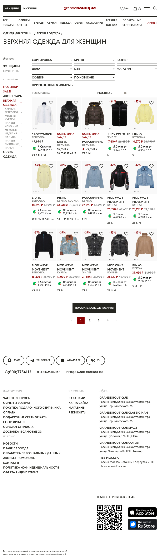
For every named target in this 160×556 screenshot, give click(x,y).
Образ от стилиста (18, 427)
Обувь (79, 23)
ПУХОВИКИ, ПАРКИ (12, 146)
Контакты (11, 463)
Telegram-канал (48, 372)
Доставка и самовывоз (22, 432)
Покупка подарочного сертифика (32, 408)
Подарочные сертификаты (25, 417)
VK (98, 360)
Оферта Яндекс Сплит (20, 472)
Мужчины (30, 8)
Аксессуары (94, 23)
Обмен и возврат (16, 403)
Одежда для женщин (18, 33)
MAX (17, 360)
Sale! (7, 92)
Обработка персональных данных (31, 453)
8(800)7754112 (18, 372)
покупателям (12, 390)
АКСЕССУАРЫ (12, 96)
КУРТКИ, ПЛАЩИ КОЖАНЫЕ (11, 123)
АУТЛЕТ (152, 23)
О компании (76, 390)
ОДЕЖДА (9, 157)
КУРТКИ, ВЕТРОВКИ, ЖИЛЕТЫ (12, 112)
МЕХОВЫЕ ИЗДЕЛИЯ (11, 131)
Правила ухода (16, 448)
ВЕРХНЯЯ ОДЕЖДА (48, 33)
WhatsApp (73, 360)
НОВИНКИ (10, 87)
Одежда (65, 23)
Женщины (12, 8)
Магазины (77, 408)
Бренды (39, 23)
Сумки (52, 23)
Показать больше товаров (94, 307)
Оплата (9, 413)
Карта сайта (78, 403)
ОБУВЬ (8, 152)
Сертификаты (14, 422)
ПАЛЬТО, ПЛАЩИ (10, 139)
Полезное (9, 435)
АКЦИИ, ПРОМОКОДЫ (19, 458)
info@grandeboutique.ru (84, 372)
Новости (10, 444)
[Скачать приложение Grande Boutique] (109, 517)
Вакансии (77, 398)
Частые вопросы (16, 398)
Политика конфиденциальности (31, 468)
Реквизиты (77, 413)
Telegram (43, 360)
